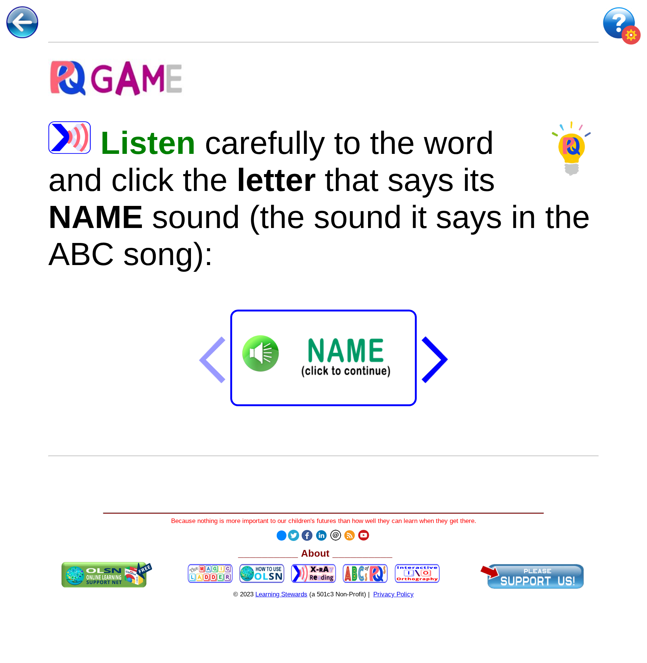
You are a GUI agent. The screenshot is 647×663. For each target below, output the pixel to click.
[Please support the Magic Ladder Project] (532, 576)
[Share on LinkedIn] (321, 533)
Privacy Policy (393, 594)
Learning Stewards (281, 594)
